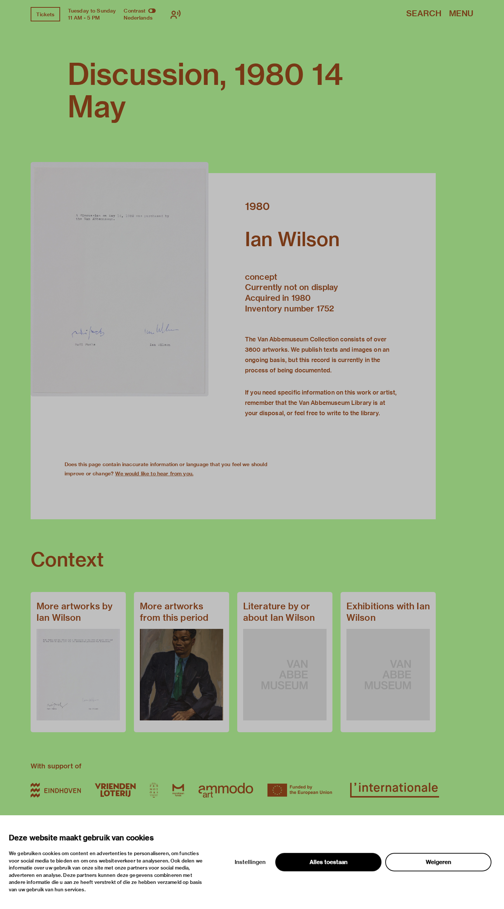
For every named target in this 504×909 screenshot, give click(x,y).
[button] (119, 279)
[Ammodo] (226, 790)
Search (423, 13)
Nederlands (138, 17)
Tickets (45, 14)
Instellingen (250, 862)
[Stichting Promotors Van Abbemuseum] (154, 790)
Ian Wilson (292, 239)
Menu (461, 13)
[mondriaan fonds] (178, 790)
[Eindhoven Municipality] (56, 790)
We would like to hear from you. (154, 473)
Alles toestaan (329, 862)
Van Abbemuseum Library (335, 403)
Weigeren (438, 862)
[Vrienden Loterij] (115, 790)
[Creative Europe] (301, 790)
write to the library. (353, 413)
